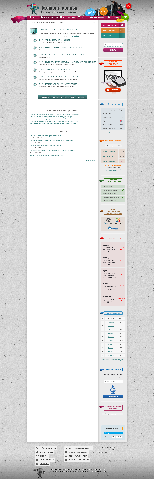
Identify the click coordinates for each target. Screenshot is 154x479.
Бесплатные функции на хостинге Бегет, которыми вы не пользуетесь (54, 121)
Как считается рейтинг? (113, 170)
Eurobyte (110, 348)
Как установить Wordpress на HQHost (59, 77)
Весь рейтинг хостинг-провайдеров (113, 360)
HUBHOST (111, 351)
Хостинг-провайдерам (79, 460)
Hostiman (111, 326)
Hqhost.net (75, 36)
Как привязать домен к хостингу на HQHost (62, 47)
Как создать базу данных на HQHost (58, 69)
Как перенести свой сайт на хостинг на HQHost (64, 55)
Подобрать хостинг (78, 456)
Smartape (111, 322)
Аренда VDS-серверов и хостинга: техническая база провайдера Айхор (54, 114)
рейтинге (114, 25)
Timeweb (110, 340)
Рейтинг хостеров (42, 22)
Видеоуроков (107, 35)
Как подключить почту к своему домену (60, 84)
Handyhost (111, 337)
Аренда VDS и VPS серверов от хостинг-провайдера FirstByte (51, 117)
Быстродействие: (108, 156)
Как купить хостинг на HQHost (55, 40)
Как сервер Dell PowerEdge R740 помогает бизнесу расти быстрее (53, 123)
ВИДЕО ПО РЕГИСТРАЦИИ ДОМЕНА (112, 63)
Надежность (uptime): (110, 151)
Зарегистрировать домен (80, 448)
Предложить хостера (78, 452)
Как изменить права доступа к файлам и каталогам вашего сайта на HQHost (77, 62)
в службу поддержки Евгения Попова (95, 471)
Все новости (90, 160)
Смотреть (114, 90)
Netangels (111, 344)
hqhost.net (113, 132)
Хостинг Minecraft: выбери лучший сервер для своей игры (50, 119)
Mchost (111, 329)
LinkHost (110, 333)
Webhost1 (111, 355)
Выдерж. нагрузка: (109, 161)
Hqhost (53, 22)
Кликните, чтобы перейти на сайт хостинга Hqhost (63, 97)
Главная (32, 22)
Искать (113, 50)
